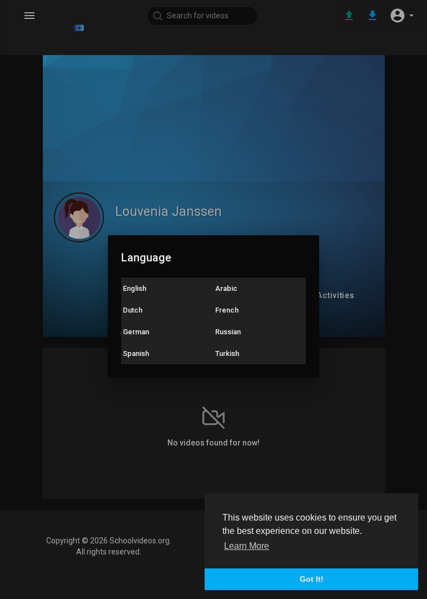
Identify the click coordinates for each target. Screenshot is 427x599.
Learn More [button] (246, 546)
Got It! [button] (312, 579)
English (134, 288)
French (227, 310)
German (136, 332)
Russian (228, 332)
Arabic (226, 288)
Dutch (132, 310)
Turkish (227, 353)
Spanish (136, 353)
